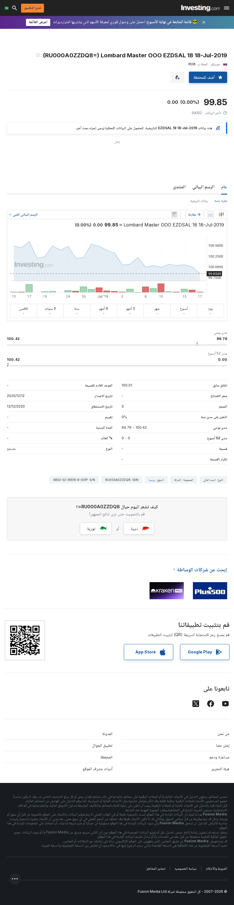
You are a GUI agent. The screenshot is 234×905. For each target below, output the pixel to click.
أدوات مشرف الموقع (97, 768)
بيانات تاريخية (199, 201)
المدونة (107, 733)
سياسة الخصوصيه (186, 868)
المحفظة (106, 756)
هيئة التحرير (220, 768)
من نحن (223, 733)
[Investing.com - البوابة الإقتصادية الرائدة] (200, 8)
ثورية (91, 528)
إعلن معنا (222, 745)
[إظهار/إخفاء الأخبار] (174, 214)
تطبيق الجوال (102, 745)
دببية (134, 528)
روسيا (152, 479)
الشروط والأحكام (216, 868)
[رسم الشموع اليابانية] (221, 214)
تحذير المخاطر (156, 868)
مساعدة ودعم (219, 756)
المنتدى (179, 186)
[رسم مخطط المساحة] (210, 214)
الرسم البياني (203, 186)
